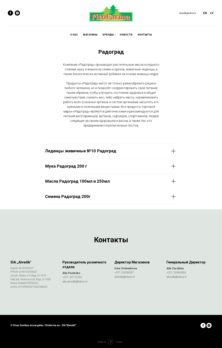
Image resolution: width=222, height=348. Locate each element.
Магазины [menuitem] (90, 34)
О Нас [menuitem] (74, 34)
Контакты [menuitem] (145, 34)
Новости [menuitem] (126, 34)
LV (211, 13)
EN (205, 13)
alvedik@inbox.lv (187, 13)
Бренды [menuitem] (108, 34)
